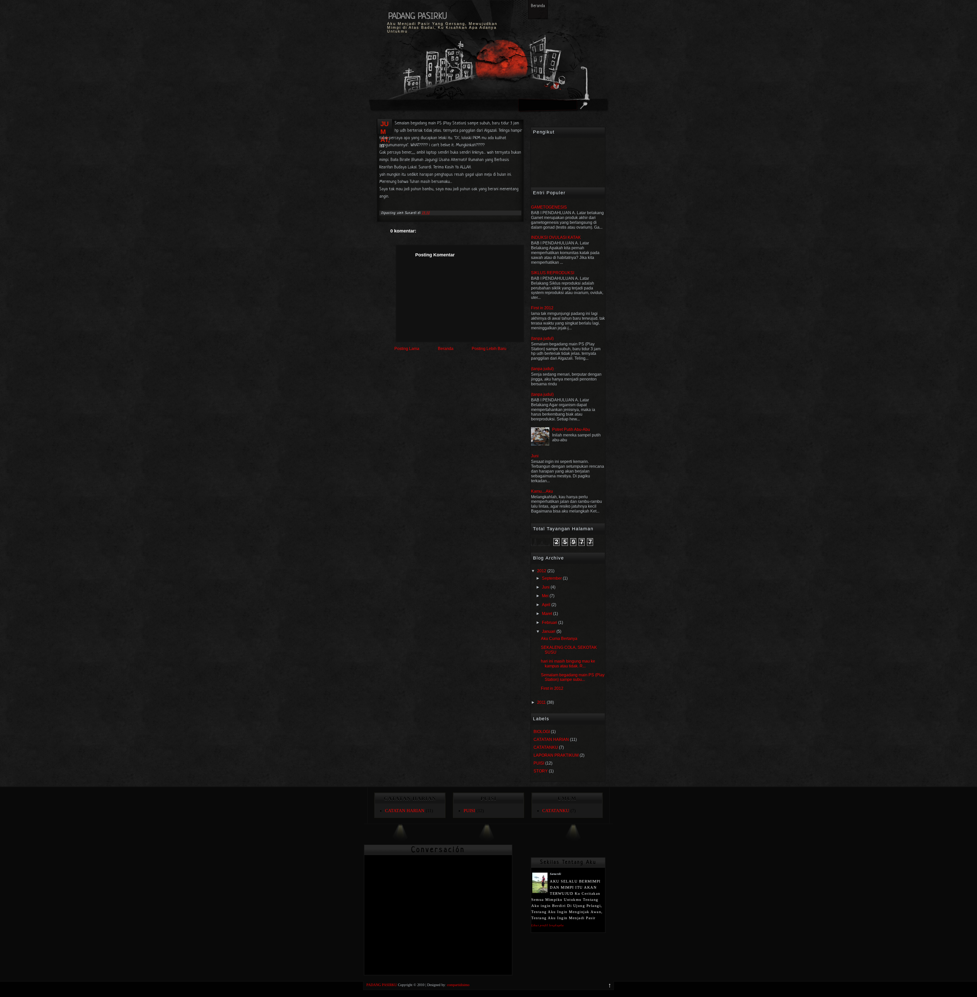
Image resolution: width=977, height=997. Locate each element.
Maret (547, 613)
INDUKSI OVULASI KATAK (556, 237)
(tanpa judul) (542, 338)
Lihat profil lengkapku (547, 925)
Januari (548, 631)
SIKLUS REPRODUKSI (552, 273)
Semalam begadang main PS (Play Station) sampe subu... (573, 677)
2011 (541, 702)
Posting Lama (406, 348)
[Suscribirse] (574, 92)
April (546, 605)
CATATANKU (546, 747)
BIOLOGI (542, 731)
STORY (541, 771)
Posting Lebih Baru (489, 348)
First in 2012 (542, 308)
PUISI (539, 763)
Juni (535, 456)
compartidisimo (458, 985)
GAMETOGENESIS (549, 207)
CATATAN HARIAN (551, 739)
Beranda (538, 6)
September (552, 578)
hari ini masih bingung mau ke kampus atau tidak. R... (568, 663)
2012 (541, 571)
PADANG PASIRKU (417, 16)
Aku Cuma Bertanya (559, 638)
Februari (549, 622)
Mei (545, 596)
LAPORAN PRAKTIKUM (556, 755)
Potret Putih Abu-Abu (571, 429)
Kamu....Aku (542, 491)
